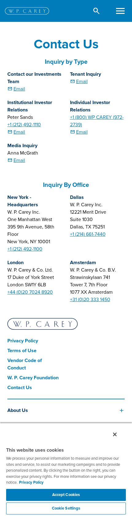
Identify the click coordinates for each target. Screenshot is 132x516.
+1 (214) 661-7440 (88, 234)
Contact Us (19, 388)
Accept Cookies (66, 494)
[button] (96, 11)
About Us (17, 410)
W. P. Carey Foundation (33, 378)
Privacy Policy (22, 341)
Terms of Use (22, 351)
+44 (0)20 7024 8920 (30, 292)
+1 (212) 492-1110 (24, 125)
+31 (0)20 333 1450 (90, 299)
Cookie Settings (66, 508)
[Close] (115, 434)
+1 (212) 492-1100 (24, 249)
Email (19, 89)
